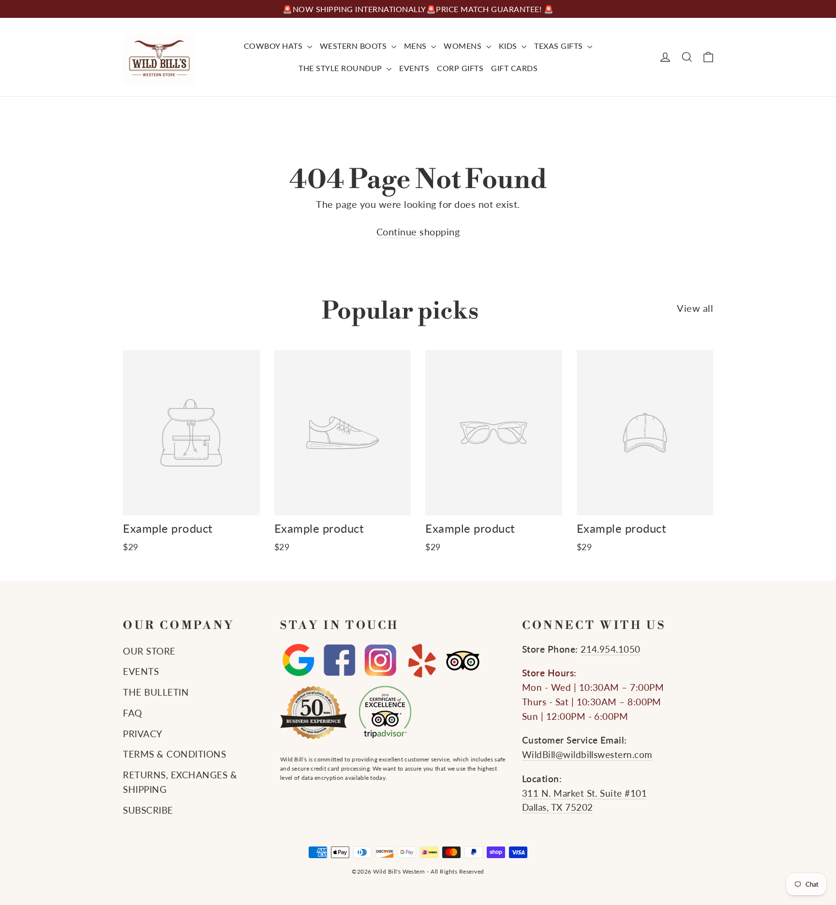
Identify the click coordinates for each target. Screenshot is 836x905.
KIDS (509, 45)
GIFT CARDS (514, 68)
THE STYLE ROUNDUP (341, 68)
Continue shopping (418, 231)
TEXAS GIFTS (559, 45)
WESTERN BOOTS (354, 45)
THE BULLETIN (156, 692)
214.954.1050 (611, 649)
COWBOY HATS (274, 45)
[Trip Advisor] (463, 660)
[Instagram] (380, 660)
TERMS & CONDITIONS (174, 754)
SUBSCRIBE (148, 810)
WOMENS (464, 45)
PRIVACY (143, 734)
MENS (416, 45)
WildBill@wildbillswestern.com (587, 754)
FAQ (132, 713)
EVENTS (414, 68)
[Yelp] (421, 660)
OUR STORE (149, 651)
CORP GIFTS (460, 68)
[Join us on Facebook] (339, 660)
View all (695, 308)
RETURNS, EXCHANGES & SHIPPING (180, 782)
